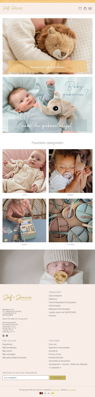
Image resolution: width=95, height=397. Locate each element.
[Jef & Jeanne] (12, 8)
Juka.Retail (72, 390)
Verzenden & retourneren (59, 361)
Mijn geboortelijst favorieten (14, 357)
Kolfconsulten (55, 306)
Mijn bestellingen (9, 347)
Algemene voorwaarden (59, 347)
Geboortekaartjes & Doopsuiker (62, 302)
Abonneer (57, 378)
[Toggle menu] (90, 8)
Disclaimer (53, 351)
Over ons (53, 344)
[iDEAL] (52, 393)
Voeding (70, 244)
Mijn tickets (7, 351)
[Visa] (45, 393)
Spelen (24, 244)
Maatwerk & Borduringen (59, 309)
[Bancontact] (49, 393)
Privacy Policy (55, 354)
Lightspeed (56, 390)
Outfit (24, 195)
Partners (52, 316)
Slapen (71, 195)
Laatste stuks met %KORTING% (62, 312)
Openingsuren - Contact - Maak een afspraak (68, 364)
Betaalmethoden (56, 357)
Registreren (7, 344)
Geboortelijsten (55, 296)
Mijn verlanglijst (8, 354)
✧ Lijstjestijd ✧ (55, 367)
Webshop (53, 299)
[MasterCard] (41, 393)
